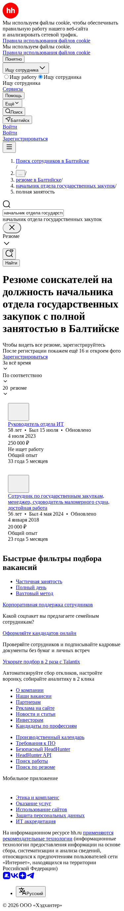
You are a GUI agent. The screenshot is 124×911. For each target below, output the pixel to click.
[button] (10, 127)
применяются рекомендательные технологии (58, 835)
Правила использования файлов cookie (46, 52)
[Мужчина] (18, 412)
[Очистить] (12, 227)
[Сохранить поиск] (9, 254)
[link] (14, 111)
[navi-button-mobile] (9, 147)
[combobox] (33, 212)
